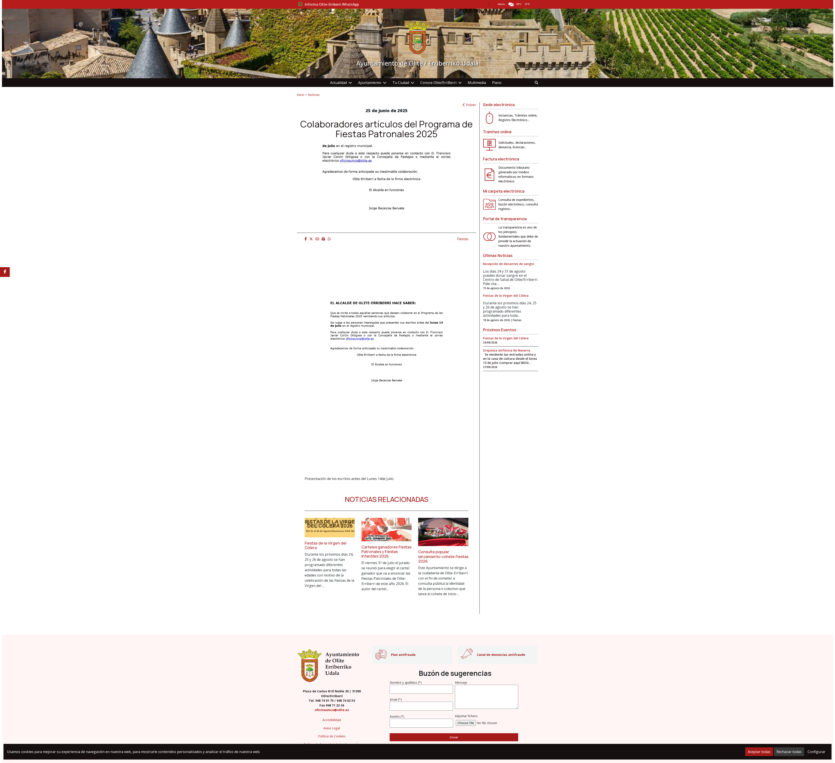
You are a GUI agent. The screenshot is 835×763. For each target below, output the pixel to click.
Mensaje (461, 682)
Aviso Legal (332, 728)
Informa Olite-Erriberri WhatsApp (332, 4)
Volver (470, 104)
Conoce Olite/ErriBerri (438, 82)
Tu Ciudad (400, 82)
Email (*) (396, 699)
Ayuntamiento (369, 82)
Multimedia (477, 82)
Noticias (314, 94)
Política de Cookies (331, 736)
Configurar (816, 751)
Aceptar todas (759, 751)
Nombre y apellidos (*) (406, 682)
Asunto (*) (397, 716)
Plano (496, 82)
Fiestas (462, 239)
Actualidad (338, 82)
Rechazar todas (789, 751)
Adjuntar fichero (466, 716)
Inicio (300, 94)
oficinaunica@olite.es (332, 710)
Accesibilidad (331, 720)
